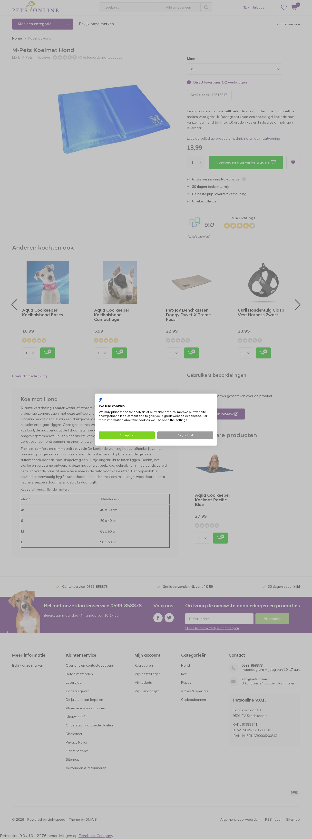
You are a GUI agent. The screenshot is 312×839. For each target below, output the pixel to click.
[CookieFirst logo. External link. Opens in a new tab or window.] (100, 400)
